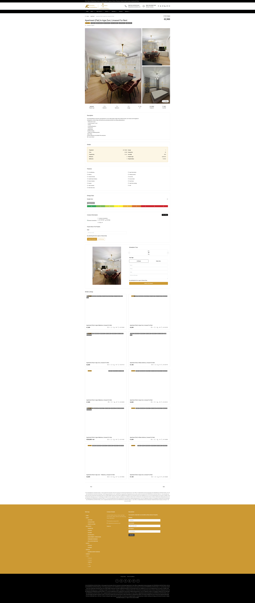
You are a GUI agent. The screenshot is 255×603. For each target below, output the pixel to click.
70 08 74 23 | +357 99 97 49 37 (133, 5)
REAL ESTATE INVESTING (93, 541)
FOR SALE (90, 530)
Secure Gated (131, 178)
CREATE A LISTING (91, 524)
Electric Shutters (91, 181)
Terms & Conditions (130, 576)
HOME (87, 11)
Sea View (131, 176)
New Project (106, 23)
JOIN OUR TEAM (91, 522)
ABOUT (92, 11)
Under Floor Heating (133, 183)
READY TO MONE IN (117, 296)
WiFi (130, 185)
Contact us (109, 526)
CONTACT (121, 11)
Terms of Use (104, 235)
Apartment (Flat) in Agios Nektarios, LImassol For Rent (99, 400)
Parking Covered (132, 174)
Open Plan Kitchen (132, 172)
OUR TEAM (90, 519)
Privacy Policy (123, 576)
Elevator (89, 183)
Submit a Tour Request (148, 283)
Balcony (89, 174)
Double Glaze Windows (92, 178)
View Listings (164, 214)
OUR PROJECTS (91, 534)
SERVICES (114, 11)
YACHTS (106, 11)
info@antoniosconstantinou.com (134, 6)
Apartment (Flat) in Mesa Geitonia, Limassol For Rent (142, 362)
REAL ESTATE (99, 11)
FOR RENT (90, 532)
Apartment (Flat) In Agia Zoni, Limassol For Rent (141, 474)
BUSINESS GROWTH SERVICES (94, 551)
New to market (114, 23)
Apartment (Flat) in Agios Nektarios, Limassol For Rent (99, 325)
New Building (99, 23)
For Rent (93, 23)
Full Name (130, 517)
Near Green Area (91, 187)
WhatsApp (108, 219)
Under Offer (128, 23)
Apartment (92, 16)
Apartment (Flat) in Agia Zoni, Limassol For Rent (141, 325)
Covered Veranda (91, 176)
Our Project (121, 23)
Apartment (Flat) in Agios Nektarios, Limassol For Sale (99, 437)
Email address (131, 528)
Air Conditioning (91, 172)
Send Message (101, 239)
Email (88, 229)
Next (164, 486)
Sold (92, 408)
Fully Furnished (91, 185)
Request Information (92, 239)
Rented (92, 333)
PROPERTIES (90, 528)
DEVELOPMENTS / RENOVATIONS (94, 536)
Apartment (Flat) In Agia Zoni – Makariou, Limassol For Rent (100, 474)
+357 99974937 (102, 219)
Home (88, 16)
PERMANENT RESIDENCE (93, 539)
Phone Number (131, 523)
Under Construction (120, 408)
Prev (91, 486)
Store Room (131, 181)
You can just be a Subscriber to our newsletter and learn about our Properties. (143, 514)
